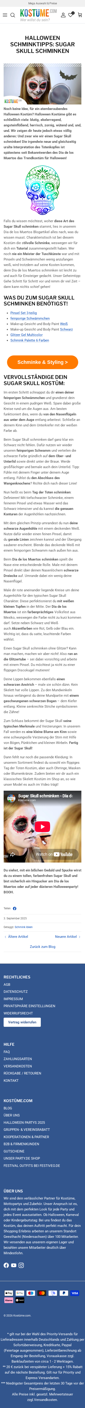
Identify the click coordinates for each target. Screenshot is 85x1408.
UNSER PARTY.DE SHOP (22, 1158)
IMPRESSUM (13, 999)
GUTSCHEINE (14, 1151)
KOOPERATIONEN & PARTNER (26, 1137)
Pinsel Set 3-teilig (23, 313)
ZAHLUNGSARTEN (18, 1059)
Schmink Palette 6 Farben (29, 340)
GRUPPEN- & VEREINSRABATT (27, 1130)
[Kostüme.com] (38, 15)
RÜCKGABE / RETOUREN (22, 1073)
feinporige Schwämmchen (30, 318)
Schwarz (66, 329)
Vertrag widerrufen (22, 1022)
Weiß (64, 324)
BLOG (8, 1108)
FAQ (7, 1052)
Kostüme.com (22, 1315)
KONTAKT (11, 1081)
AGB (7, 985)
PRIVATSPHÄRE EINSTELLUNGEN (29, 1006)
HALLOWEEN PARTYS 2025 (24, 1123)
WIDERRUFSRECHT (18, 1013)
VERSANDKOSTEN (18, 1066)
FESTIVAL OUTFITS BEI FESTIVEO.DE (32, 1166)
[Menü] (5, 15)
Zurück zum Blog (42, 947)
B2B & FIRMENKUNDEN (21, 1144)
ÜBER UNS (12, 1115)
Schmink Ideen (24, 927)
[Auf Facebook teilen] (14, 908)
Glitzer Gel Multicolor (26, 335)
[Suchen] (15, 15)
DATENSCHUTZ (16, 992)
